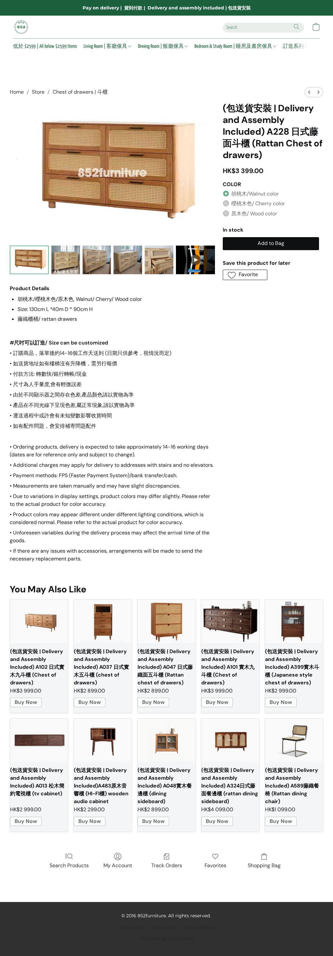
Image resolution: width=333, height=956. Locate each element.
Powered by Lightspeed (166, 938)
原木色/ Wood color (254, 213)
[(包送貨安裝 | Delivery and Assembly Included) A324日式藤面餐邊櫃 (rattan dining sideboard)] (230, 740)
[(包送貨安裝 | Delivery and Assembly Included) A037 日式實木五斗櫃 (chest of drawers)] (103, 621)
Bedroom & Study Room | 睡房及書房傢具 (233, 46)
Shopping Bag (264, 865)
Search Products (69, 865)
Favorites (215, 865)
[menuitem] (309, 92)
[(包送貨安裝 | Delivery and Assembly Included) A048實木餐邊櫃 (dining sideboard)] (166, 740)
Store (38, 91)
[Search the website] (296, 26)
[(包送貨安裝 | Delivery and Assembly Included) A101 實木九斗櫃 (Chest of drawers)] (230, 621)
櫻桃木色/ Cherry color (258, 203)
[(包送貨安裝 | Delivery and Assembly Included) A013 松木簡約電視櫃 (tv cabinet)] (39, 740)
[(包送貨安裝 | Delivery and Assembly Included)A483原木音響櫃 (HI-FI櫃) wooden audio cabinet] (103, 740)
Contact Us (132, 927)
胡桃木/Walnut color (255, 193)
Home (17, 91)
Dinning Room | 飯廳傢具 (161, 46)
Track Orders (166, 865)
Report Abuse (198, 927)
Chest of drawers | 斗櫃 (80, 91)
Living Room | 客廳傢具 (106, 46)
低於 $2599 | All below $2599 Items (45, 46)
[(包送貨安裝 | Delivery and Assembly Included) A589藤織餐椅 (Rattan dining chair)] (294, 740)
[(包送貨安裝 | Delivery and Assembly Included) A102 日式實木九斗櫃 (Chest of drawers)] (39, 621)
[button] (21, 27)
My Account (117, 865)
